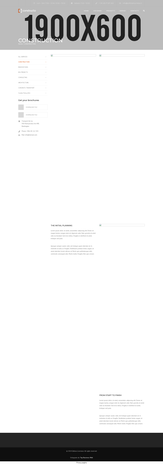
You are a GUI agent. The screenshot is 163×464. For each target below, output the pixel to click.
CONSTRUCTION (23, 62)
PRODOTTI (110, 11)
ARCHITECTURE (23, 83)
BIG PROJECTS (23, 72)
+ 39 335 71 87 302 (106, 3)
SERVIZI (123, 11)
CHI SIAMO (97, 11)
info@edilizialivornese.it (132, 3)
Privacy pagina (81, 462)
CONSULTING (22, 77)
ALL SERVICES (22, 57)
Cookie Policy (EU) (24, 93)
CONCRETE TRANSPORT (26, 88)
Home (86, 11)
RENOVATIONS (23, 67)
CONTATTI (134, 11)
